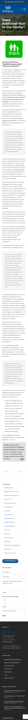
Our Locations (9, 666)
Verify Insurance (10, 561)
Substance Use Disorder (11, 545)
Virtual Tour (8, 678)
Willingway (10, 435)
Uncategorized (8, 553)
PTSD (5, 534)
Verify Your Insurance (12, 662)
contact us (7, 452)
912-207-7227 (7, 454)
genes (19, 214)
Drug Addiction (8, 518)
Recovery (7, 537)
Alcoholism (7, 507)
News (6, 530)
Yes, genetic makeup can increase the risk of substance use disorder (13, 93)
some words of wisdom (17, 354)
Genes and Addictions (11, 418)
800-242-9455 (16, 648)
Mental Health (8, 526)
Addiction (7, 487)
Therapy (6, 549)
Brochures (8, 672)
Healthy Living (8, 522)
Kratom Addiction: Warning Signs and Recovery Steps (14, 702)
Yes (5, 600)
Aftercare (7, 499)
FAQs (5, 675)
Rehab (6, 541)
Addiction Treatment (10, 495)
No (5, 603)
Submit (4, 615)
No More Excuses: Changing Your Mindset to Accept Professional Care (14, 707)
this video (5, 214)
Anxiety (6, 510)
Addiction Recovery (9, 491)
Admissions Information (12, 659)
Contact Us (8, 669)
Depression (7, 514)
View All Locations (7, 642)
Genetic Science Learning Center (12, 247)
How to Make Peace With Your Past (14, 696)
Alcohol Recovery (9, 503)
